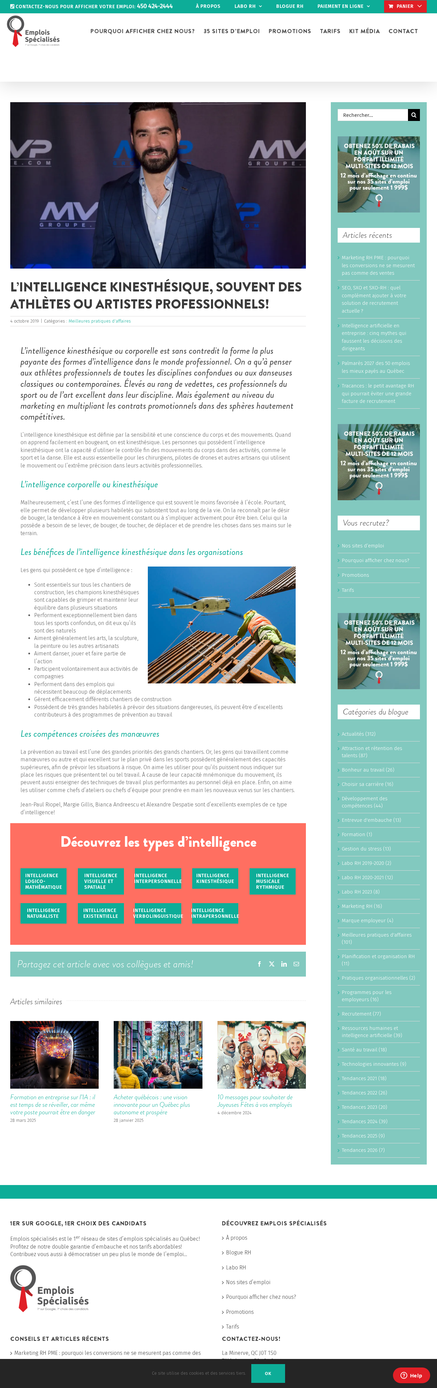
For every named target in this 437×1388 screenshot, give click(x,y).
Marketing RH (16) (362, 906)
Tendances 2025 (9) (363, 1136)
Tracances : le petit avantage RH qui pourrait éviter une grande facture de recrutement (378, 393)
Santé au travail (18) (364, 1050)
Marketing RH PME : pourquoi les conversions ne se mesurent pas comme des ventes (378, 265)
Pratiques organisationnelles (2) (378, 978)
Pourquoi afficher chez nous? (375, 560)
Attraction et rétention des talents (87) (372, 752)
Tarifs (348, 590)
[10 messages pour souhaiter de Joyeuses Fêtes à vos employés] (261, 1024)
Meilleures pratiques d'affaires (100, 321)
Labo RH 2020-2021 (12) (367, 877)
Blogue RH (238, 1252)
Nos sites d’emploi (363, 546)
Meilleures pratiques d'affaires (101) (377, 938)
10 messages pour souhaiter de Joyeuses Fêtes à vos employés (255, 1101)
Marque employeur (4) (367, 920)
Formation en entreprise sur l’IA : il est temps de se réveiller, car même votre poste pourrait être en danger (52, 1104)
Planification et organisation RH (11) (378, 960)
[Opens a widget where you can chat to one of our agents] (411, 1376)
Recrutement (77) (361, 1014)
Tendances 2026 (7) (363, 1150)
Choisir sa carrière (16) (367, 784)
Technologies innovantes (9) (374, 1064)
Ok (268, 1373)
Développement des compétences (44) (364, 802)
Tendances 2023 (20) (364, 1107)
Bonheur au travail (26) (368, 770)
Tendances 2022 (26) (364, 1093)
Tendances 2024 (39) (364, 1121)
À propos (236, 1238)
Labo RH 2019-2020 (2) (366, 863)
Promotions (355, 575)
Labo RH (236, 1267)
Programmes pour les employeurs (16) (367, 996)
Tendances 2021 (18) (364, 1078)
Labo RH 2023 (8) (361, 892)
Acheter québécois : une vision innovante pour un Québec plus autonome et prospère (152, 1104)
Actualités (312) (359, 734)
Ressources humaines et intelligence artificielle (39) (372, 1031)
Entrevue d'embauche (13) (371, 820)
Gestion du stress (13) (366, 849)
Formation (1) (357, 834)
